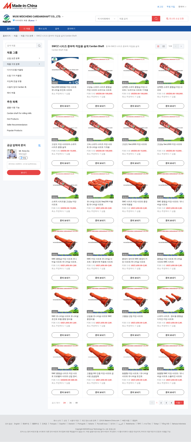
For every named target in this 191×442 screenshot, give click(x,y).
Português (81, 424)
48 (76, 402)
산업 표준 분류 (13, 58)
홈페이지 (11, 28)
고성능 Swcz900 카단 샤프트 (169, 144)
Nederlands (130, 424)
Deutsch (72, 424)
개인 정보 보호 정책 (89, 420)
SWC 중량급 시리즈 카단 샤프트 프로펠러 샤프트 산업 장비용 (64, 376)
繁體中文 (35, 424)
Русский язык (102, 424)
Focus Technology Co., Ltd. (98, 429)
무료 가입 (171, 6)
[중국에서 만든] (21, 5)
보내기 (24, 172)
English (17, 424)
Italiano (91, 424)
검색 (57, 28)
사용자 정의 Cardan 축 (16, 87)
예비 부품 (11, 92)
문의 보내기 (65, 106)
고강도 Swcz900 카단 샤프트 (134, 144)
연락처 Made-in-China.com (109, 420)
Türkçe (156, 424)
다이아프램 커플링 (15, 69)
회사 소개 (42, 28)
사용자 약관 (74, 420)
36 (70, 402)
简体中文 (26, 424)
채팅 (24, 158)
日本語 (44, 424)
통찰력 (134, 420)
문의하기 (71, 28)
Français (53, 424)
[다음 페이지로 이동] (181, 46)
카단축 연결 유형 (14, 81)
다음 (178, 402)
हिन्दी (139, 424)
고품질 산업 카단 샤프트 (132, 316)
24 (64, 403)
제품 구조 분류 (13, 64)
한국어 (112, 424)
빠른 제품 (125, 420)
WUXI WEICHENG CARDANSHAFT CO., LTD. (37, 16)
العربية (120, 424)
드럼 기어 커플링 (14, 75)
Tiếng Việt (165, 424)
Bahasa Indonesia (179, 424)
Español (62, 424)
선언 (65, 420)
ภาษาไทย (147, 424)
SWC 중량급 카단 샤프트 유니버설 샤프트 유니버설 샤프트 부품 (64, 261)
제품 (28, 28)
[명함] (39, 145)
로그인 (160, 6)
